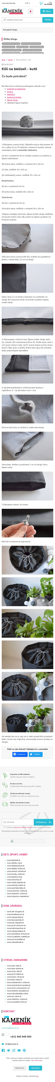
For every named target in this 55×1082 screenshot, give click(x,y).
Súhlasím (35, 1068)
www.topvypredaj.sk (15, 920)
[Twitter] (9, 1051)
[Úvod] (12, 11)
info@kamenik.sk (11, 1044)
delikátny (11, 94)
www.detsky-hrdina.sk (16, 868)
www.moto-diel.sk (14, 971)
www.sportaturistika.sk (16, 888)
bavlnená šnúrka (14, 97)
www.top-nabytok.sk (15, 923)
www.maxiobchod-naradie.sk (18, 985)
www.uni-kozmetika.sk (16, 939)
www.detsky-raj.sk (14, 863)
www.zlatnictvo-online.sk (17, 893)
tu (37, 1076)
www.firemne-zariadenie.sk (18, 991)
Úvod (3, 60)
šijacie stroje (12, 100)
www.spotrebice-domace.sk (18, 934)
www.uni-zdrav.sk (14, 996)
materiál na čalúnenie (16, 89)
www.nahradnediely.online (17, 993)
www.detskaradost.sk (15, 866)
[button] (27, 947)
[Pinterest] (24, 1051)
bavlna (10, 91)
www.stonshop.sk (14, 880)
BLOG (10, 60)
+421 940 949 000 (8, 3)
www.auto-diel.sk (14, 966)
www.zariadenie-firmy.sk (17, 1002)
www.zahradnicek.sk (15, 942)
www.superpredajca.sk (16, 931)
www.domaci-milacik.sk (16, 871)
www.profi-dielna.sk (15, 974)
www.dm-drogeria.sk (15, 911)
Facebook (21, 754)
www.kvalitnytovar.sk (15, 914)
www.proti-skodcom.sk (16, 925)
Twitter (37, 754)
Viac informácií (36, 1060)
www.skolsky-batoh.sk (16, 885)
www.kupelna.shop (14, 877)
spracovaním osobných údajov (22, 827)
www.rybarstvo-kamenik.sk (18, 896)
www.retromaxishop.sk (16, 928)
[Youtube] (20, 1051)
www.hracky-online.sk (16, 874)
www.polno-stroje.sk (15, 977)
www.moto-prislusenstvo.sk (18, 988)
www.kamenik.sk (13, 860)
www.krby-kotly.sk (14, 980)
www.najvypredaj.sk (15, 917)
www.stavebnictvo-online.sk (18, 982)
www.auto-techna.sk (15, 968)
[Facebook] (4, 1051)
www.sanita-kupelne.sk (16, 882)
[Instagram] (15, 1051)
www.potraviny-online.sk (17, 891)
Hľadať (48, 19)
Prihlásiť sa (41, 822)
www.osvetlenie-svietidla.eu (18, 936)
